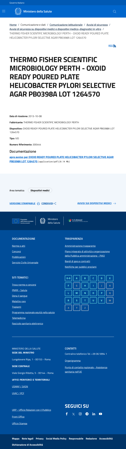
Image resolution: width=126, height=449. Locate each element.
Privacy (39, 438)
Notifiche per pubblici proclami (80, 267)
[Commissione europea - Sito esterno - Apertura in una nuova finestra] (23, 221)
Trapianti (16, 307)
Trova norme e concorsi (24, 284)
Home (13, 25)
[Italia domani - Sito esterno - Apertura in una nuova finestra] (79, 221)
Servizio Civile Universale (25, 262)
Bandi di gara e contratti (77, 261)
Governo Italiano (17, 2)
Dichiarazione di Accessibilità (27, 445)
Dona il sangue (19, 296)
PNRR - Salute (19, 290)
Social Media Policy (56, 438)
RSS (110, 45)
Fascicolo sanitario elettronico (27, 323)
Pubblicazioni (19, 257)
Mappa (15, 438)
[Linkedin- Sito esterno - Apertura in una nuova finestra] (94, 413)
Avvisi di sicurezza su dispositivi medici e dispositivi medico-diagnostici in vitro (55, 29)
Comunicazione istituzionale (66, 25)
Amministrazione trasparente (80, 246)
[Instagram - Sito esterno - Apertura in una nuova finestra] (80, 413)
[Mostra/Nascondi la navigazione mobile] (4, 11)
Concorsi (16, 251)
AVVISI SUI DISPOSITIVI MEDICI (94, 203)
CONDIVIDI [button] (47, 203)
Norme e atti (18, 246)
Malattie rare (19, 301)
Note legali (27, 438)
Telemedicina (19, 318)
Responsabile (76, 438)
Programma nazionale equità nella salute (33, 312)
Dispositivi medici (40, 190)
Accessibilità (106, 438)
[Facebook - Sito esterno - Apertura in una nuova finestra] (67, 413)
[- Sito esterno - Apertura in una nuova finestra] (100, 413)
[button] (114, 11)
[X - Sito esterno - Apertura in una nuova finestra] (73, 414)
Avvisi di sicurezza (97, 25)
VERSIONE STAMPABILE (22, 203)
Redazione (91, 438)
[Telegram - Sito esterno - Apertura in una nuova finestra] (87, 413)
